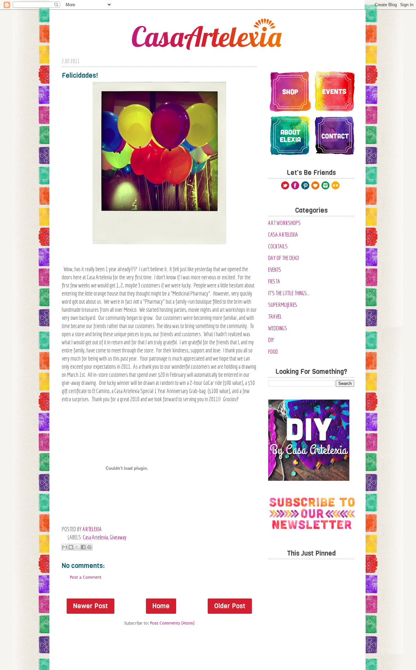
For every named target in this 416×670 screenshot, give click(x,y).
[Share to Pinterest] (89, 547)
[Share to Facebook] (83, 547)
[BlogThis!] (71, 547)
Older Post (229, 606)
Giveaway (118, 537)
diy (271, 339)
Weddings (277, 328)
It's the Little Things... (289, 293)
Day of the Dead (283, 258)
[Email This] (64, 547)
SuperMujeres (282, 304)
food (273, 351)
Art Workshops (284, 222)
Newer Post (90, 606)
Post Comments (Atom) (172, 623)
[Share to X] (77, 547)
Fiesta (274, 281)
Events (274, 269)
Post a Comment (85, 577)
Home (161, 606)
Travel (275, 316)
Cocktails (278, 246)
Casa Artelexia (95, 537)
